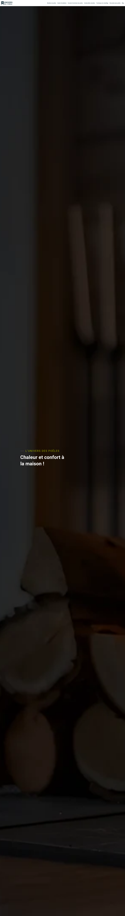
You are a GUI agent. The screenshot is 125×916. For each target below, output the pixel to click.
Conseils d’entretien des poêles (75, 3)
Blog (123, 3)
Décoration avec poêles (115, 3)
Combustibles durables (89, 3)
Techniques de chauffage (102, 3)
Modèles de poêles (51, 3)
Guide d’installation (61, 3)
